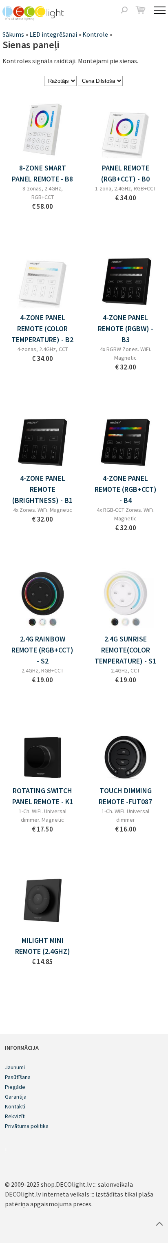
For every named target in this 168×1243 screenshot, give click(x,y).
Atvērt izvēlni (160, 10)
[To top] (159, 1223)
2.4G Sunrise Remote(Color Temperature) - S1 (125, 650)
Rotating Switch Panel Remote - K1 (42, 796)
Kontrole (95, 34)
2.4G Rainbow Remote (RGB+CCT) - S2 (42, 650)
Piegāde (15, 1086)
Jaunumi (15, 1067)
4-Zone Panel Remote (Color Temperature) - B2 (42, 328)
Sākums (13, 34)
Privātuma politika (27, 1126)
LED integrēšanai (53, 34)
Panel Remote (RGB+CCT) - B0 (125, 173)
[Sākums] (33, 13)
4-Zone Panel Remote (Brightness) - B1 (42, 489)
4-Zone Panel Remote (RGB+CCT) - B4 (126, 489)
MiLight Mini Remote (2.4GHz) (42, 946)
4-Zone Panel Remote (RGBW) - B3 (125, 328)
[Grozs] (140, 9)
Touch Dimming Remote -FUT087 (125, 796)
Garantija (16, 1096)
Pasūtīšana (18, 1077)
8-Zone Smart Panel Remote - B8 (42, 173)
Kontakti (15, 1106)
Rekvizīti (15, 1116)
